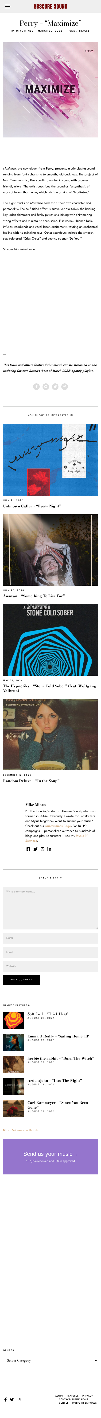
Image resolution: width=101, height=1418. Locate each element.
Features (73, 1396)
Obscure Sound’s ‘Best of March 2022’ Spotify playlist (55, 371)
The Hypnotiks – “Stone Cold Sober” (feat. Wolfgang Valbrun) (49, 688)
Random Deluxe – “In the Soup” (31, 781)
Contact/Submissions (73, 1399)
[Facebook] (36, 386)
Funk (71, 31)
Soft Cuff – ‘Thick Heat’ (47, 1014)
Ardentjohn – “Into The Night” (54, 1080)
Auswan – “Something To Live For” (34, 596)
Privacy (87, 1396)
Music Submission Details (21, 1130)
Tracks (84, 31)
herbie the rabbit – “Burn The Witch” (60, 1058)
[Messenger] (46, 386)
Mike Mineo (25, 31)
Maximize (9, 168)
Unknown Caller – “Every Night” (32, 506)
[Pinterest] (64, 386)
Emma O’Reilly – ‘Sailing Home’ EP (58, 1036)
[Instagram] (42, 849)
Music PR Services (84, 1403)
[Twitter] (55, 386)
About (59, 1396)
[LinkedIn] (49, 849)
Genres (64, 1403)
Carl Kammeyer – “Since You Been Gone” (57, 1105)
